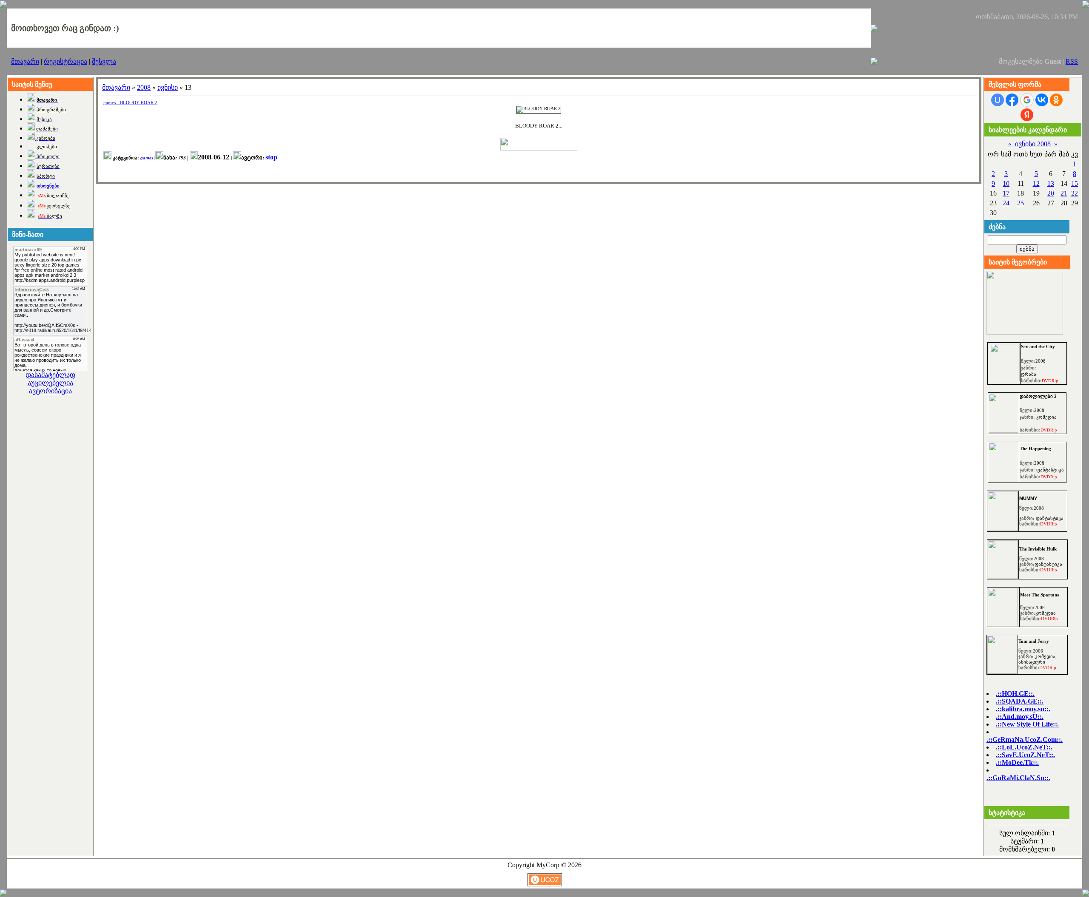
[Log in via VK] (1041, 100)
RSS (1072, 61)
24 (1006, 203)
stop (271, 157)
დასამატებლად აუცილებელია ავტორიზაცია (50, 383)
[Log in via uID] (997, 100)
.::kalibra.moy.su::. (1023, 708)
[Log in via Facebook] (1012, 100)
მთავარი (25, 61)
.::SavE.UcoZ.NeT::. (1025, 754)
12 (1036, 183)
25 (1020, 203)
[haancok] (1003, 479)
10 (1006, 183)
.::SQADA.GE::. (1019, 701)
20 (1050, 193)
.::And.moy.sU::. (1019, 716)
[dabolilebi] (1003, 430)
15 (1074, 183)
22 (1074, 193)
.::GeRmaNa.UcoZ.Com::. (1024, 739)
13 (1050, 183)
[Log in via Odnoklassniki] (1056, 100)
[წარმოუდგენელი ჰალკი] (1003, 576)
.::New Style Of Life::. (1027, 724)
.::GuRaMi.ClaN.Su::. (1018, 777)
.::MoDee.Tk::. (1017, 762)
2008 (144, 87)
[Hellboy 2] (1005, 379)
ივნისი (167, 87)
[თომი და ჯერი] (1002, 671)
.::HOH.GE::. (1015, 693)
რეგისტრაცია (65, 61)
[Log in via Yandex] (1027, 114)
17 (1006, 193)
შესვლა (104, 61)
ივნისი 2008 (1033, 144)
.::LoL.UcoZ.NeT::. (1024, 747)
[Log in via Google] (1027, 100)
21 (1063, 193)
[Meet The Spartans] (1003, 623)
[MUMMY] (1003, 528)
